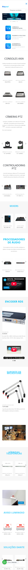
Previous (5, 357)
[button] (11, 21)
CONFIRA (6, 287)
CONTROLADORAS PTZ (6, 194)
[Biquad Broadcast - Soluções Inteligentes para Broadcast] (5, 7)
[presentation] (4, 16)
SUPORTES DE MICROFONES (8, 405)
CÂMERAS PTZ (5, 151)
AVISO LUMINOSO (14, 512)
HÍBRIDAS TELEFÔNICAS (14, 453)
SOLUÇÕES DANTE (14, 547)
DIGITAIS (6, 225)
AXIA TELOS (5, 80)
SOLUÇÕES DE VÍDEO (12, 151)
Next (23, 357)
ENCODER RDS (5, 332)
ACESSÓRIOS (5, 532)
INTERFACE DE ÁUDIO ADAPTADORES (9, 567)
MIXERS (14, 206)
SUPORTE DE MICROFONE (14, 372)
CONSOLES (10, 80)
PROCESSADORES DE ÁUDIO (8, 270)
